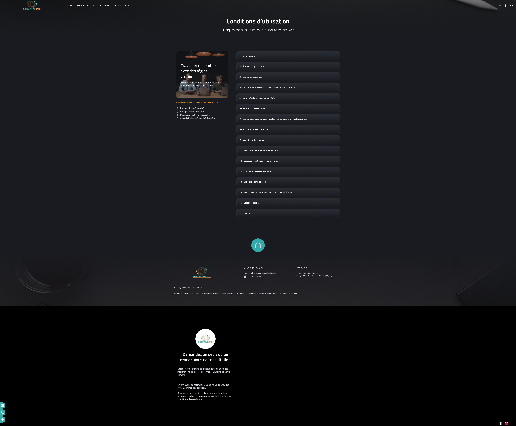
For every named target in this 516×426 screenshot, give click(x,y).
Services (81, 5)
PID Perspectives (122, 5)
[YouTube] (511, 5)
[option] (507, 423)
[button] (288, 55)
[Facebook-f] (505, 5)
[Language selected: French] (505, 423)
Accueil (69, 5)
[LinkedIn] (499, 5)
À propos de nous (101, 5)
